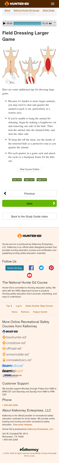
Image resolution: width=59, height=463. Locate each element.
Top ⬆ (9, 305)
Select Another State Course (39, 305)
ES (54, 25)
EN (54, 23)
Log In (19, 305)
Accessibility (35, 453)
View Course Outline (29, 169)
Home (7, 10)
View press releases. (23, 424)
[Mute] (50, 23)
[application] (29, 23)
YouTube (29, 275)
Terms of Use (29, 455)
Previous (29, 193)
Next (29, 203)
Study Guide (48, 10)
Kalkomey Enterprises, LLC (40, 428)
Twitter (41, 267)
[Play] (4, 23)
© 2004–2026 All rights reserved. (16, 453)
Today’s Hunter (40, 311)
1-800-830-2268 (10, 405)
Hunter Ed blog (14, 267)
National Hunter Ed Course (26, 10)
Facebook (31, 267)
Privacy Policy (47, 453)
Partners (25, 311)
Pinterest (51, 267)
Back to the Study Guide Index (29, 216)
